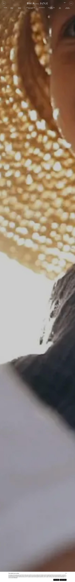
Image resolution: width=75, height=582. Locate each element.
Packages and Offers (51, 8)
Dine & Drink (11, 8)
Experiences (42, 7)
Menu (4, 3)
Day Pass (60, 8)
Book (71, 3)
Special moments (67, 8)
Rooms (5, 7)
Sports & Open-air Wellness (30, 8)
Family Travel (19, 8)
